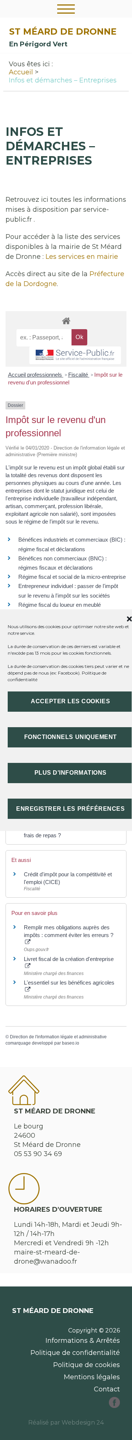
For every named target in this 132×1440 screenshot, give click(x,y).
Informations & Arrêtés (82, 1341)
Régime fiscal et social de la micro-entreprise (72, 577)
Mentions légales (92, 1377)
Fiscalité (78, 375)
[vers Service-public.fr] (75, 355)
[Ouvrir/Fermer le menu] (66, 9)
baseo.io (70, 1043)
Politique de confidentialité (75, 1353)
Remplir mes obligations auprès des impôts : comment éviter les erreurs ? (68, 931)
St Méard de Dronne (63, 31)
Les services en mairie (81, 257)
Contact (107, 1389)
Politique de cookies (86, 1365)
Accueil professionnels (35, 375)
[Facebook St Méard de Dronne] (114, 1406)
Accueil (21, 72)
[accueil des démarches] (66, 320)
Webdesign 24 (83, 1422)
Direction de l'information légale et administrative (58, 1036)
